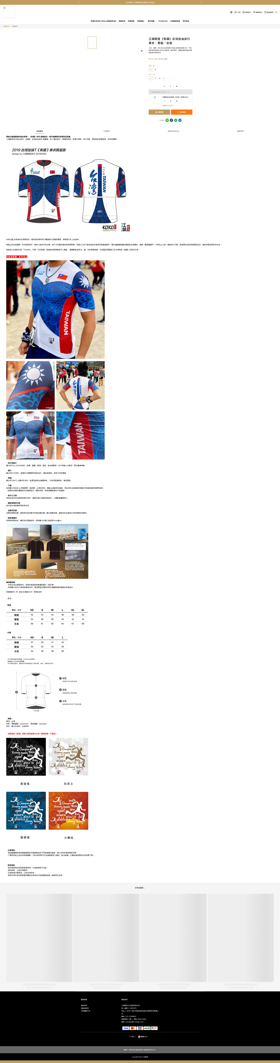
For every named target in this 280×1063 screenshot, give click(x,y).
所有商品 (186, 21)
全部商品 (6, 26)
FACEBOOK (163, 21)
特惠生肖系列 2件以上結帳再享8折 (103, 21)
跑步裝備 (151, 21)
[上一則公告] (79, 2)
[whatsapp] (175, 120)
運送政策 (84, 1005)
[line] (167, 120)
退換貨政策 (85, 1008)
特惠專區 (131, 21)
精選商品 (122, 21)
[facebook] (171, 120)
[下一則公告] (201, 2)
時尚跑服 (140, 21)
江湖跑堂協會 (175, 21)
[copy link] (180, 120)
